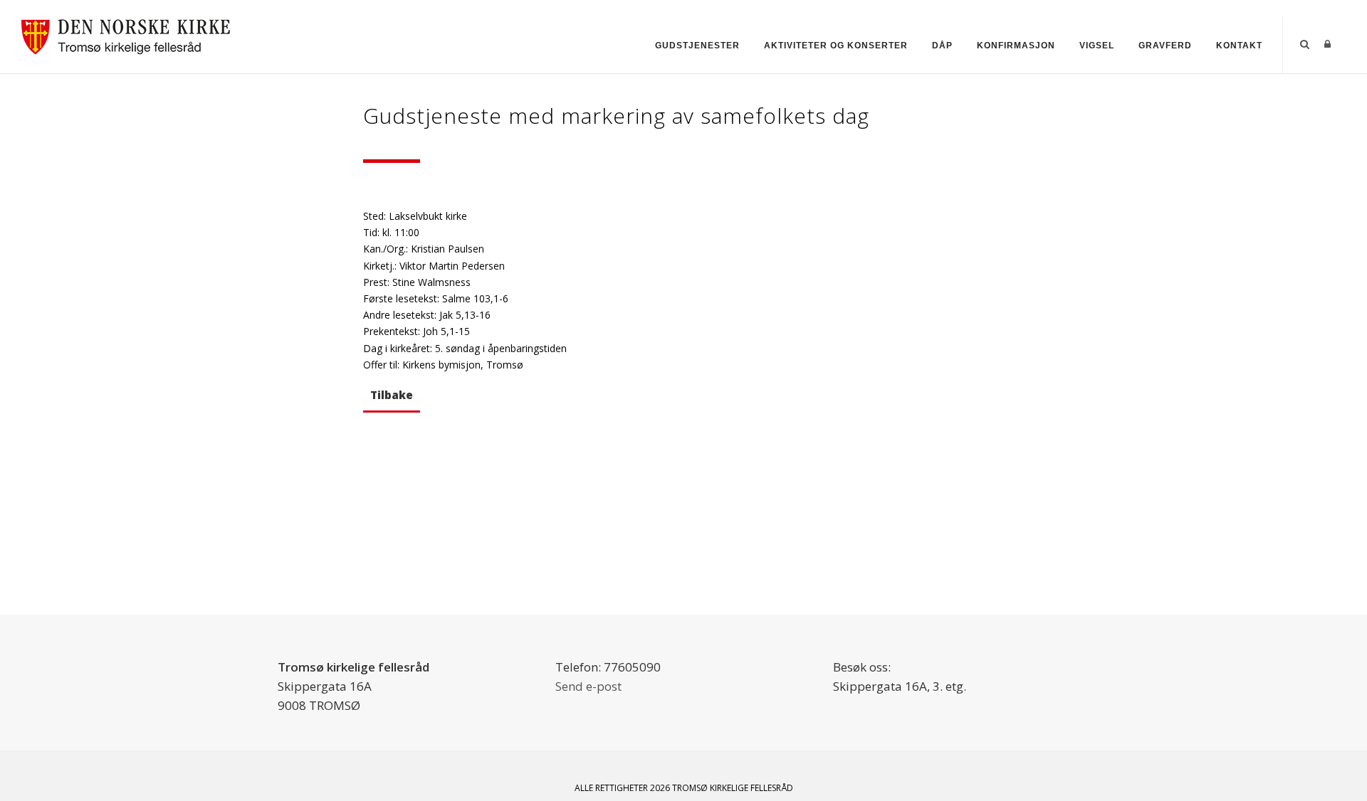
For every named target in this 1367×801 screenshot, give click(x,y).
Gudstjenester (697, 46)
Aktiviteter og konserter (836, 46)
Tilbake (391, 395)
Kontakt (1239, 46)
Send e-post (588, 686)
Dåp (942, 46)
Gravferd (1165, 46)
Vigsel (1096, 46)
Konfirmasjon (1016, 46)
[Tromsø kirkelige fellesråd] (132, 34)
